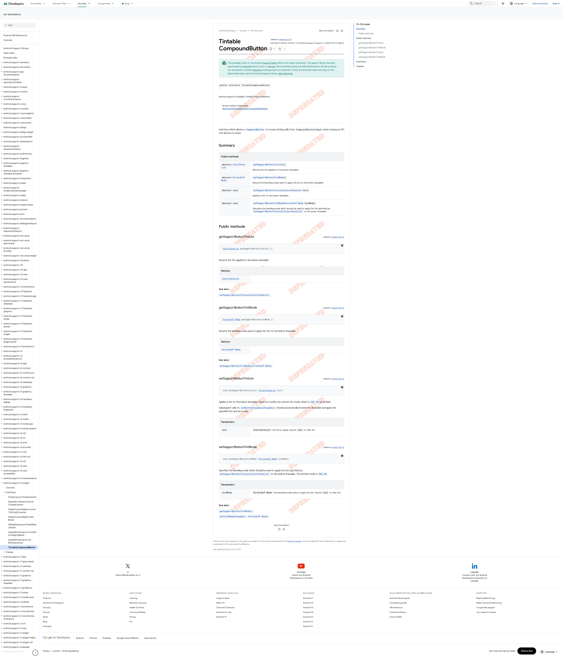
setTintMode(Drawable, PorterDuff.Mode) (244, 516)
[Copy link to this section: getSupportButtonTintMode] (260, 308)
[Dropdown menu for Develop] (90, 3)
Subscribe (527, 651)
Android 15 (308, 607)
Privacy (133, 617)
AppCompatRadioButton (256, 108)
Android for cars (224, 612)
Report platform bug (485, 598)
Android (47, 598)
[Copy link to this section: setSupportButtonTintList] (257, 378)
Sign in (555, 3)
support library (270, 63)
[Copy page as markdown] (280, 48)
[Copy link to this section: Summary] (238, 145)
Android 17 (308, 598)
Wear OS (220, 602)
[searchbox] (20, 25)
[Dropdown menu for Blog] (133, 3)
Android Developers (227, 30)
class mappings (285, 73)
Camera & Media (137, 612)
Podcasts (47, 626)
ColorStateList (292, 190)
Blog (127, 3)
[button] (19, 62)
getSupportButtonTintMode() (236, 511)
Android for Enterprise (53, 602)
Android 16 (308, 602)
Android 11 (308, 626)
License (56, 651)
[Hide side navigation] (35, 653)
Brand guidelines (71, 651)
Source (46, 612)
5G (131, 621)
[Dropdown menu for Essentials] (45, 3)
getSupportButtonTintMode (268, 177)
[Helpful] (337, 31)
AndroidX (247, 66)
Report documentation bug (489, 602)
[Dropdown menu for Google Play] (114, 3)
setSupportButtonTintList (268, 190)
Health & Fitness (137, 607)
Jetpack (271, 66)
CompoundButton (255, 129)
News (45, 617)
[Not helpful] (342, 31)
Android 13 (308, 617)
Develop (82, 3)
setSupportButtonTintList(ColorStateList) (278, 211)
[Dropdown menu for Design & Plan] (70, 3)
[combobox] (483, 3)
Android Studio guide (400, 598)
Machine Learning (138, 602)
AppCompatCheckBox (233, 108)
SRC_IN (314, 402)
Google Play (104, 3)
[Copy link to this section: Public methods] (248, 227)
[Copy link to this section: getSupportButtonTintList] (257, 237)
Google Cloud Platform (128, 638)
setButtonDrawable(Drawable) (258, 407)
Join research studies (486, 612)
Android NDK (396, 617)
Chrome (93, 638)
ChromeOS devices (225, 607)
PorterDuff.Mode (294, 203)
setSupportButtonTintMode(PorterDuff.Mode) (246, 366)
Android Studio (540, 3)
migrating (256, 70)
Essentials (36, 3)
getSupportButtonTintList (268, 164)
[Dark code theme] (342, 245)
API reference (12, 14)
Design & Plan (59, 3)
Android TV (221, 617)
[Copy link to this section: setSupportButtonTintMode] (260, 447)
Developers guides (398, 602)
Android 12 (308, 621)
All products (150, 638)
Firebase (107, 638)
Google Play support (485, 607)
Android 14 (308, 612)
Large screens (222, 598)
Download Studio (398, 612)
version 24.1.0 (285, 39)
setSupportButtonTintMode (268, 203)
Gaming (133, 598)
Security (47, 607)
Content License (294, 541)
